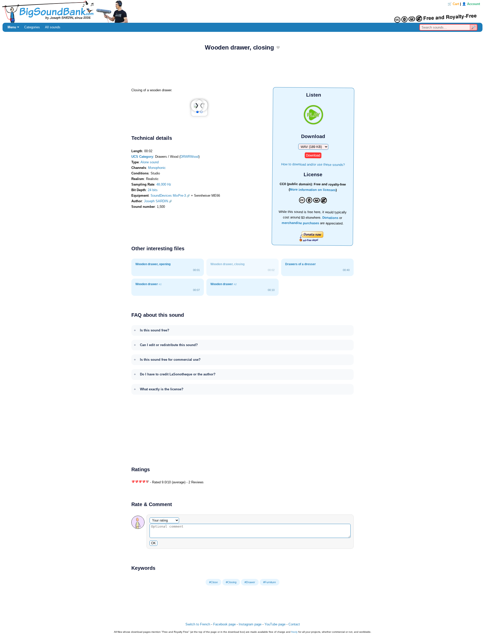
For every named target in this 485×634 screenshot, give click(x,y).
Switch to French (197, 624)
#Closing (231, 582)
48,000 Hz (163, 184)
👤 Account (471, 4)
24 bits (153, 190)
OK (153, 543)
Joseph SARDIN (156, 201)
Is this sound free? (154, 330)
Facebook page (224, 624)
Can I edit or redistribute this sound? (169, 345)
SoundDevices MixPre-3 (168, 195)
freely (294, 631)
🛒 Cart (453, 4)
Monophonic (157, 168)
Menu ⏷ (13, 27)
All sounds (52, 27)
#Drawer (250, 582)
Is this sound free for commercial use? (170, 359)
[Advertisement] (242, 71)
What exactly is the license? (161, 389)
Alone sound (149, 162)
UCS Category (142, 157)
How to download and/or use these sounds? (313, 164)
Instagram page (250, 624)
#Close (213, 582)
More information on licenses (313, 190)
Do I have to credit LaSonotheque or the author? (177, 374)
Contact (294, 624)
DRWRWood (189, 157)
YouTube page (274, 624)
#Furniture (269, 582)
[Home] (242, 11)
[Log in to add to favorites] (278, 48)
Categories (32, 27)
